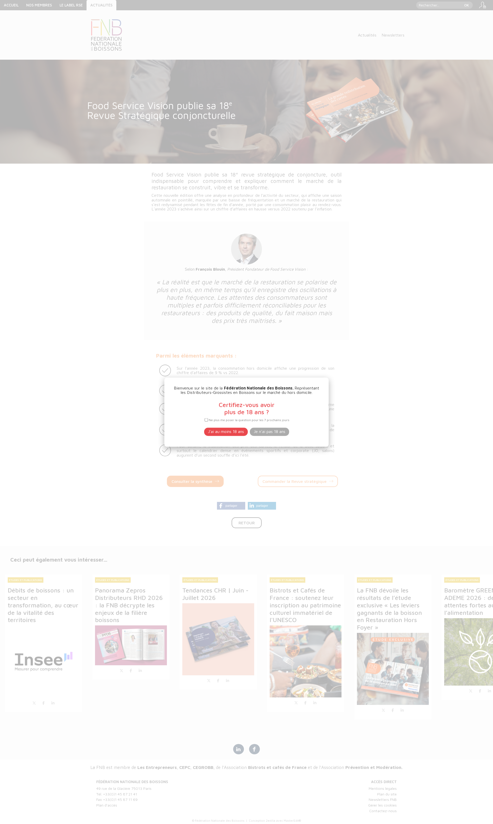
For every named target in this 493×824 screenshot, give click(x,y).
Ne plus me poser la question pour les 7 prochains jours (249, 420)
